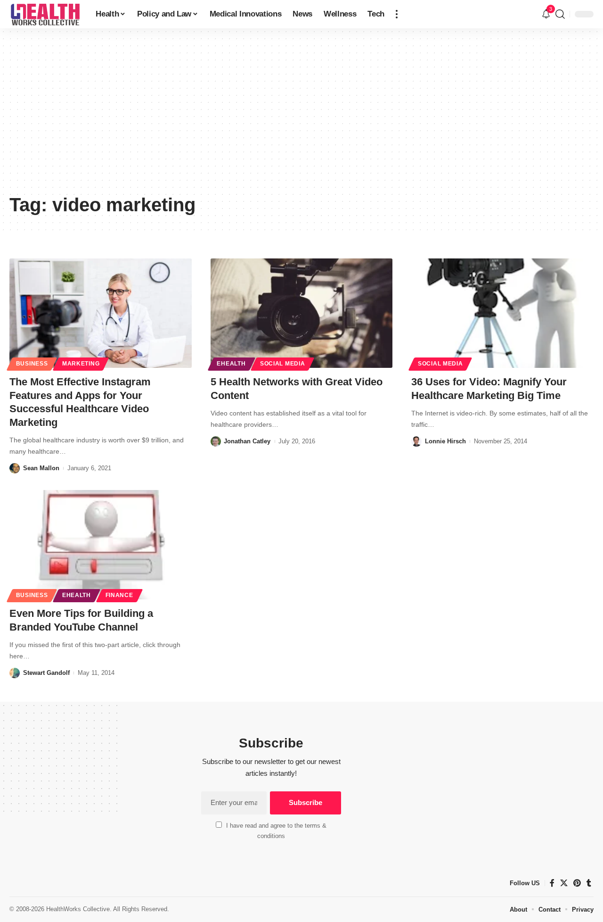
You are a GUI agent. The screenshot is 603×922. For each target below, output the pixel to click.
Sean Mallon (41, 468)
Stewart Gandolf (46, 672)
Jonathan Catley (247, 441)
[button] (396, 14)
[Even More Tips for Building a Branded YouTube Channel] (100, 544)
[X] (564, 883)
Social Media (282, 363)
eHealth (231, 363)
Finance (119, 595)
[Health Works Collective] (45, 14)
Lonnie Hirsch (445, 441)
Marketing (80, 363)
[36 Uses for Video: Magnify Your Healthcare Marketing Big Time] (502, 313)
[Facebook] (552, 883)
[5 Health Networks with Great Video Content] (302, 313)
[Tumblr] (589, 883)
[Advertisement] (301, 118)
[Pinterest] (577, 883)
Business (32, 363)
